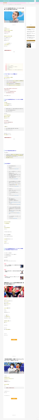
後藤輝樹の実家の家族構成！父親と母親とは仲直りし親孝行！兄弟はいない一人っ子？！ (31, 35)
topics (8, 285)
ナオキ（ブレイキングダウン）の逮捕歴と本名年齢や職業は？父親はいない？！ (31, 31)
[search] (35, 2)
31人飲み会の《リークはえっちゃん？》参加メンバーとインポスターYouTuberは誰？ (12, 277)
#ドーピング (12, 211)
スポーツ (7, 285)
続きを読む (14, 339)
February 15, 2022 (16, 195)
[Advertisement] (14, 56)
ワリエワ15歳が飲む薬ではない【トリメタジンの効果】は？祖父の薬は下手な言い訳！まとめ (14, 70)
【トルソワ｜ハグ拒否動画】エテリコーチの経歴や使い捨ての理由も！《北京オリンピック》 (12, 265)
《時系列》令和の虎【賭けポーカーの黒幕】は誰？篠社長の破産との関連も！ (12, 271)
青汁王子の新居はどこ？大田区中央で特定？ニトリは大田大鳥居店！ (31, 29)
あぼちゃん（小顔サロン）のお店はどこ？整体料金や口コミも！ (31, 33)
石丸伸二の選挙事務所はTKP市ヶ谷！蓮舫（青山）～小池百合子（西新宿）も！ (31, 37)
